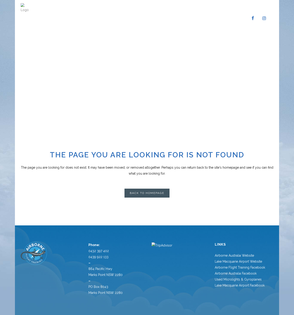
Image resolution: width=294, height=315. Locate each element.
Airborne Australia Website (234, 255)
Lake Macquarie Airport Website (238, 261)
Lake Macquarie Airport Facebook (240, 285)
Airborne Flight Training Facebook (240, 267)
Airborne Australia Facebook (236, 273)
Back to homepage (147, 193)
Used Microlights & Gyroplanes (238, 279)
